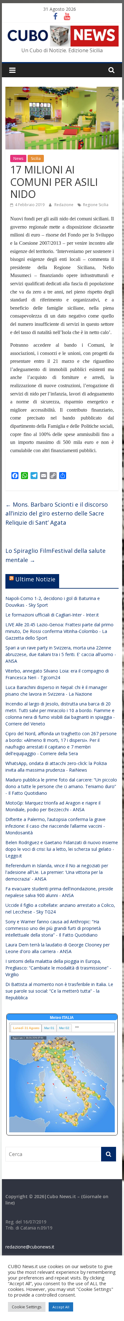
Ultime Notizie (35, 579)
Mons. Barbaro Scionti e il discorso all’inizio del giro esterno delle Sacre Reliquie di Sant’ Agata (56, 514)
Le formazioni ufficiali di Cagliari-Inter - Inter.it (52, 615)
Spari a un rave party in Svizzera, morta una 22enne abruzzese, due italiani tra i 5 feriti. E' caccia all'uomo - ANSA (60, 654)
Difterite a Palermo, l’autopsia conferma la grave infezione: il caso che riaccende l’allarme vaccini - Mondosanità (55, 826)
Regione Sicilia (95, 204)
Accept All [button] (60, 1307)
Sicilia (36, 158)
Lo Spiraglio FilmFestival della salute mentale (55, 555)
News (18, 158)
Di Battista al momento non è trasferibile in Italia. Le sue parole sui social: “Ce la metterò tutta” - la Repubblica (59, 991)
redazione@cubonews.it (29, 1247)
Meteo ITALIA (62, 1017)
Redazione (64, 204)
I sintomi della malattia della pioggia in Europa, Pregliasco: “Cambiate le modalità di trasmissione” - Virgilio (58, 967)
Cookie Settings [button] (27, 1307)
